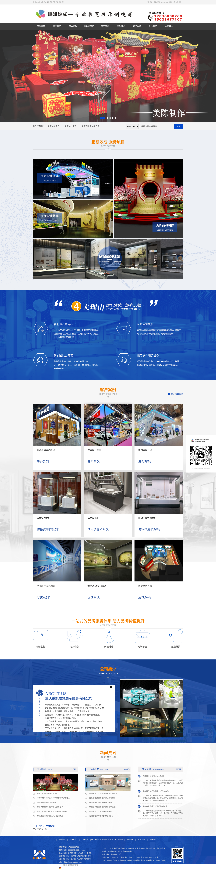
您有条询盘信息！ (176, 2)
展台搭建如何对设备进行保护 (100, 802)
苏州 (146, 857)
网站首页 (41, 26)
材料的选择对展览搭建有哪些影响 (102, 807)
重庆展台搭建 (70, 126)
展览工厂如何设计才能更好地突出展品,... (53, 811)
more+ (75, 769)
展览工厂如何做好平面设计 (47, 793)
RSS (162, 2)
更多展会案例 (177, 394)
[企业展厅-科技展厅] (57, 560)
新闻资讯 (137, 26)
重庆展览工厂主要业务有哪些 (154, 806)
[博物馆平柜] (108, 492)
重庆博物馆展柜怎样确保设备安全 (50, 807)
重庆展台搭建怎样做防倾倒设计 (155, 791)
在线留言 (169, 26)
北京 (154, 857)
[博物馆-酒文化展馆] (108, 560)
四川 (134, 857)
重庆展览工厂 (54, 126)
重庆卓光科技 (116, 854)
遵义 (142, 857)
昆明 (138, 857)
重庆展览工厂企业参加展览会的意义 (103, 793)
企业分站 (149, 2)
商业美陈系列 (107, 840)
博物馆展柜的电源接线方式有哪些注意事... (53, 798)
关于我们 (57, 26)
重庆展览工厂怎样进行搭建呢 (100, 811)
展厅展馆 (105, 26)
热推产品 (105, 857)
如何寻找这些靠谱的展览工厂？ (101, 816)
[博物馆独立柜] (57, 492)
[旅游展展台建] (158, 425)
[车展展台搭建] (108, 425)
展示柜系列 (118, 840)
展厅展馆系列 (96, 840)
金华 (158, 857)
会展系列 (85, 840)
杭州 (150, 857)
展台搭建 (73, 26)
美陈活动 (121, 26)
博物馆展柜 (89, 26)
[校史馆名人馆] (158, 560)
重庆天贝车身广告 (40, 829)
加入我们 (153, 26)
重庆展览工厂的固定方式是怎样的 (156, 776)
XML (166, 2)
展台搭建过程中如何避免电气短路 (102, 798)
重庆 (122, 857)
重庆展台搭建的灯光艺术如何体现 (50, 816)
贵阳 (126, 857)
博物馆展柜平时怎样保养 (46, 802)
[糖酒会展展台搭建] (57, 425)
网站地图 (157, 2)
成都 (130, 857)
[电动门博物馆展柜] (158, 492)
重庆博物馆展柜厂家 (91, 126)
